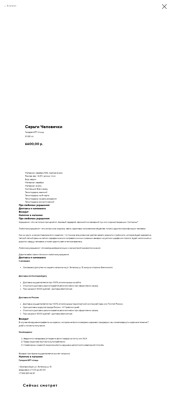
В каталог (11, 5)
